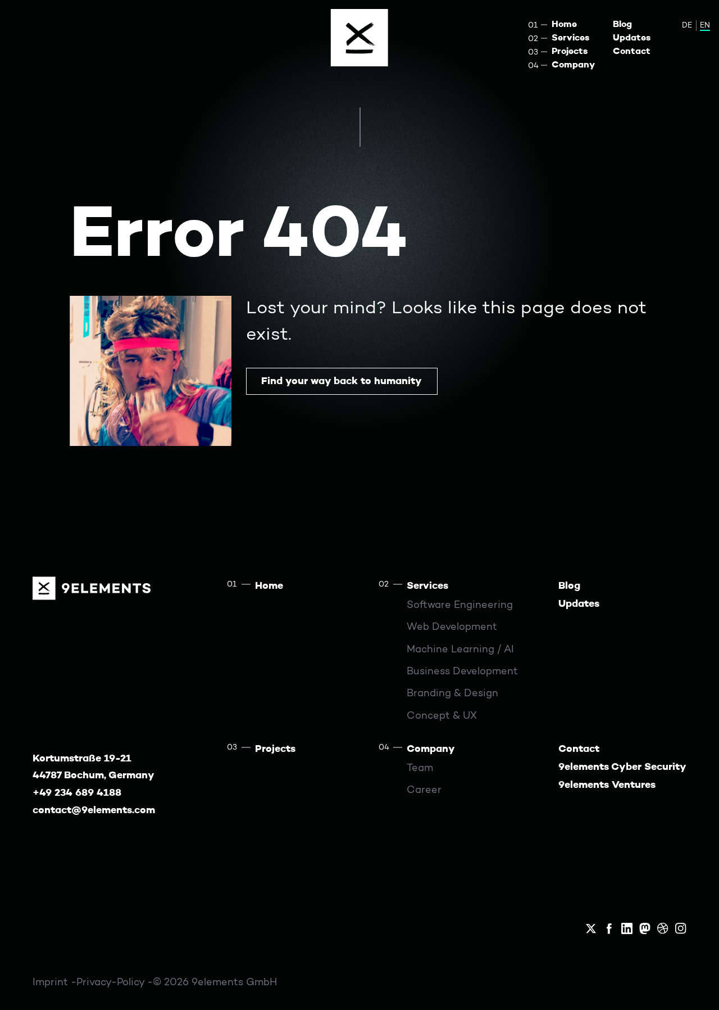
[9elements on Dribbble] (662, 928)
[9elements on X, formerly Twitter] (591, 928)
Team (420, 768)
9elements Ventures (607, 785)
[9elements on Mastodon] (644, 928)
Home (564, 24)
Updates (631, 38)
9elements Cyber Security (622, 767)
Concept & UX (442, 716)
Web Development (452, 627)
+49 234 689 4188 (77, 793)
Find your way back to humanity (341, 381)
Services (570, 38)
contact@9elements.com (94, 810)
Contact (631, 51)
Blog (622, 24)
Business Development (462, 672)
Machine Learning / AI (460, 650)
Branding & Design (452, 693)
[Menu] (359, 37)
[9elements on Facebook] (609, 928)
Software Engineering (460, 605)
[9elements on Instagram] (680, 928)
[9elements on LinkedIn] (626, 928)
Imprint (52, 983)
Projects (570, 51)
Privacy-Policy (111, 983)
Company (573, 65)
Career (424, 790)
